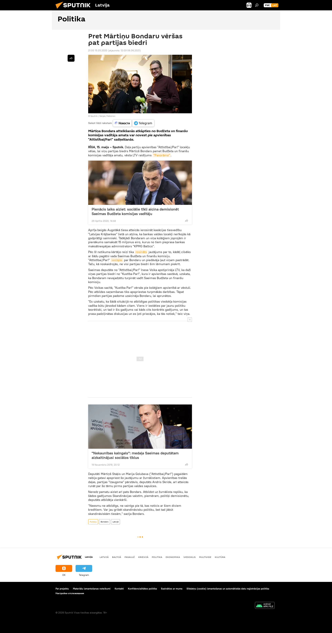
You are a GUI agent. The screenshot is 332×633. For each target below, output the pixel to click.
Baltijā (116, 557)
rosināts (141, 252)
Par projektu (62, 588)
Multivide (205, 557)
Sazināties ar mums (171, 588)
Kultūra (220, 557)
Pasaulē (129, 557)
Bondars (104, 521)
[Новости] (122, 123)
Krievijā (143, 557)
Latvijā (115, 521)
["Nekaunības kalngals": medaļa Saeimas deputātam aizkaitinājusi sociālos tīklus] (140, 426)
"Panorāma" (161, 155)
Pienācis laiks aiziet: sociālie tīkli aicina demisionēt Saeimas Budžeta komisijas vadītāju (135, 211)
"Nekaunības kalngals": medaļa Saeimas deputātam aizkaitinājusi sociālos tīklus (135, 455)
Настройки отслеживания (70, 593)
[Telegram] (143, 123)
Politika (93, 521)
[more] (186, 220)
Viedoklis (189, 557)
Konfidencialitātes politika (142, 588)
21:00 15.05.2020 (97, 50)
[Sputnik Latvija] (74, 9)
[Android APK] (264, 606)
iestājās (117, 260)
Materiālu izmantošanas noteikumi (91, 588)
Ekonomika (173, 557)
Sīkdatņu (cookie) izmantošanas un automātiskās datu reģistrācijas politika (228, 588)
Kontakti (119, 588)
